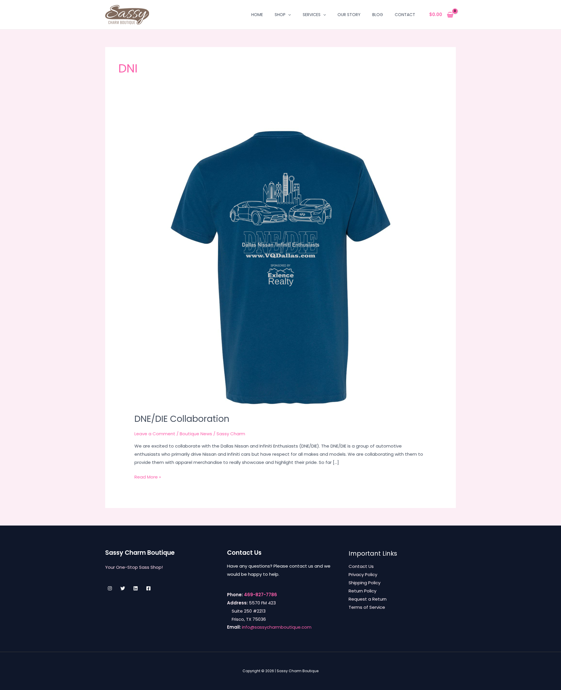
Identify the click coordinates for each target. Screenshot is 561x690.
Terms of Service (367, 607)
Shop (280, 15)
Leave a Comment (154, 434)
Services (312, 15)
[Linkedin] (135, 588)
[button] (288, 15)
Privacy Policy (363, 574)
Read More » (147, 477)
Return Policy (362, 591)
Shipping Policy (364, 583)
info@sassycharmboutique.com (276, 627)
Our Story (349, 15)
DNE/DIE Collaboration (181, 418)
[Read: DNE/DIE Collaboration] (280, 260)
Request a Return (368, 599)
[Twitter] (122, 588)
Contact (405, 15)
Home (257, 15)
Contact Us (361, 566)
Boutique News (196, 434)
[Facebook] (148, 588)
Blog (377, 15)
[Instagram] (110, 588)
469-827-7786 (260, 595)
